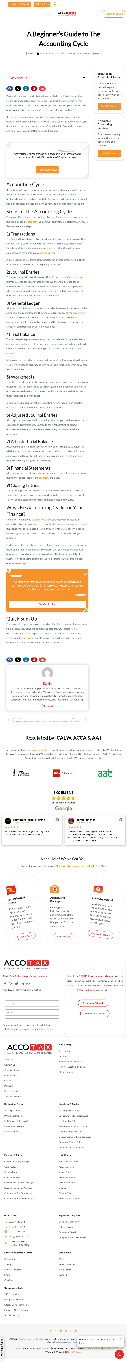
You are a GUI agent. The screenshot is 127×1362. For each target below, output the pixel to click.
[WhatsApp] (71, 1330)
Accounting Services (92, 53)
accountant (32, 221)
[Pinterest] (76, 1330)
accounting (44, 252)
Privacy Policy (46, 1029)
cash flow (44, 477)
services (27, 637)
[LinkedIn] (66, 1330)
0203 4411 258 (73, 985)
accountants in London (37, 750)
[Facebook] (50, 1330)
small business (43, 519)
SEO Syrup (77, 1352)
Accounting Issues (73, 53)
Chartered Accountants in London (31, 1339)
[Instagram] (56, 1330)
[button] (55, 4)
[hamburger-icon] (48, 14)
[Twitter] (61, 1330)
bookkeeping (48, 117)
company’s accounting (70, 277)
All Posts (47, 706)
